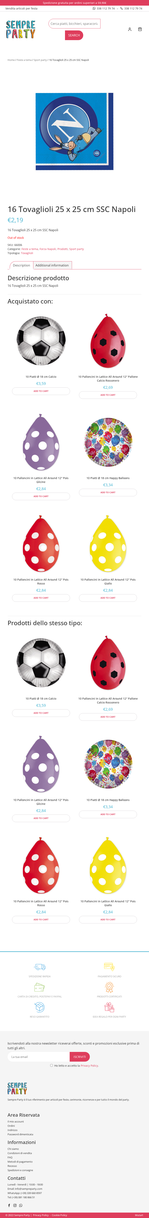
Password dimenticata (20, 1134)
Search (74, 35)
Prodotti (62, 249)
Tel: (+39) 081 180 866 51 (21, 1197)
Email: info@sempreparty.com (25, 1188)
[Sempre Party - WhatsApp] (21, 1206)
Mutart (139, 1215)
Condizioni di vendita (20, 1153)
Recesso (12, 1166)
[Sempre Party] (20, 29)
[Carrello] (140, 29)
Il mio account (16, 1121)
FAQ (10, 1157)
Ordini (11, 1125)
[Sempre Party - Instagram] (15, 1206)
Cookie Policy (59, 1215)
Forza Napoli (48, 249)
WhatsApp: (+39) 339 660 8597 (25, 1193)
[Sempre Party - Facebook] (10, 1206)
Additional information (52, 265)
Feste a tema (24, 60)
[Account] (130, 29)
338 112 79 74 (106, 8)
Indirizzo (12, 1130)
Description (21, 265)
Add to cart (41, 391)
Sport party (40, 60)
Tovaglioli (27, 253)
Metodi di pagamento (20, 1161)
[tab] (21, 265)
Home (11, 60)
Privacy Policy (89, 1065)
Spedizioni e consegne (20, 1170)
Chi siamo (13, 1149)
